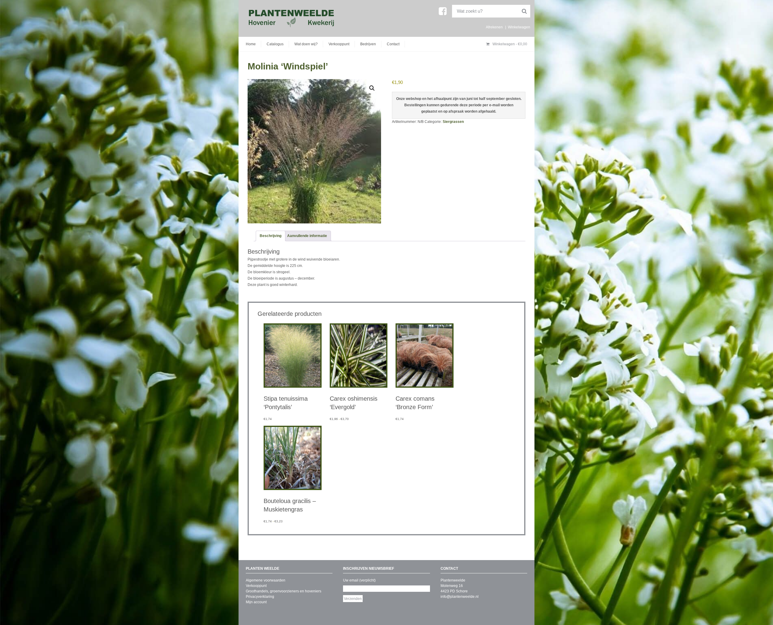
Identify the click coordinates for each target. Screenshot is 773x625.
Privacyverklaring (260, 597)
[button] (372, 88)
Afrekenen (494, 27)
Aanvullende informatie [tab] (307, 236)
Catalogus (275, 44)
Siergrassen (453, 122)
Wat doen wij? (306, 44)
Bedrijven (368, 44)
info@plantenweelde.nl (460, 597)
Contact (393, 44)
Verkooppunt (339, 44)
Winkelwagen (519, 27)
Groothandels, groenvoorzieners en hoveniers (283, 591)
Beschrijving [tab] (270, 236)
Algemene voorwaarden (265, 580)
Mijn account (256, 602)
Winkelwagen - (509, 44)
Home (251, 44)
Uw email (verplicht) (359, 580)
